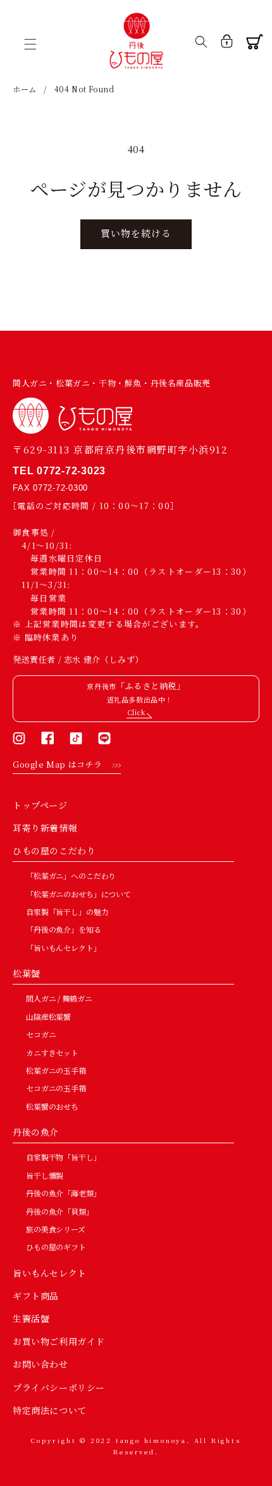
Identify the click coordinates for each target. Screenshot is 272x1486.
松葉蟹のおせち (52, 1106)
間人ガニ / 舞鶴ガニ (59, 998)
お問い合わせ (40, 1364)
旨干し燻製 (44, 1175)
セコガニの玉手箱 (56, 1088)
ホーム (25, 88)
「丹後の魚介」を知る (63, 929)
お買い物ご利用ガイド (59, 1341)
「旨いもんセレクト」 (63, 947)
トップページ (40, 805)
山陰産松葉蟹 (48, 1016)
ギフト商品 (36, 1295)
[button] (35, 44)
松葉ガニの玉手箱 (56, 1070)
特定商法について (50, 1410)
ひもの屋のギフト (56, 1246)
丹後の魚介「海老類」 (63, 1193)
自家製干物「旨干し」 (63, 1156)
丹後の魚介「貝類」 (60, 1211)
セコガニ (41, 1034)
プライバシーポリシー (59, 1387)
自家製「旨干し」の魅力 (67, 911)
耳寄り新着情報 (45, 827)
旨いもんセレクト (50, 1273)
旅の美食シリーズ (55, 1229)
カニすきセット (52, 1052)
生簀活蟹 (31, 1318)
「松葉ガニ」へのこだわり (71, 875)
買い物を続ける (136, 233)
